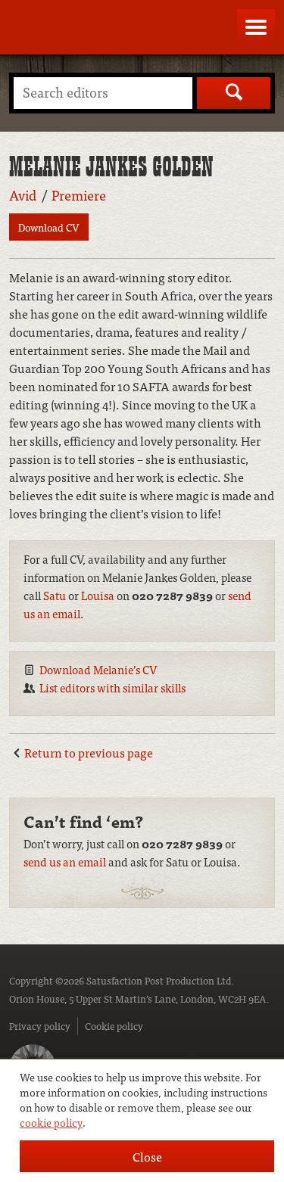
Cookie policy (114, 1026)
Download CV (49, 227)
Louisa (97, 595)
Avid (22, 195)
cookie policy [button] (51, 1122)
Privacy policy (39, 1026)
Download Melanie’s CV (98, 669)
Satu (54, 595)
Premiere (78, 195)
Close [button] (147, 1156)
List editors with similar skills (112, 687)
